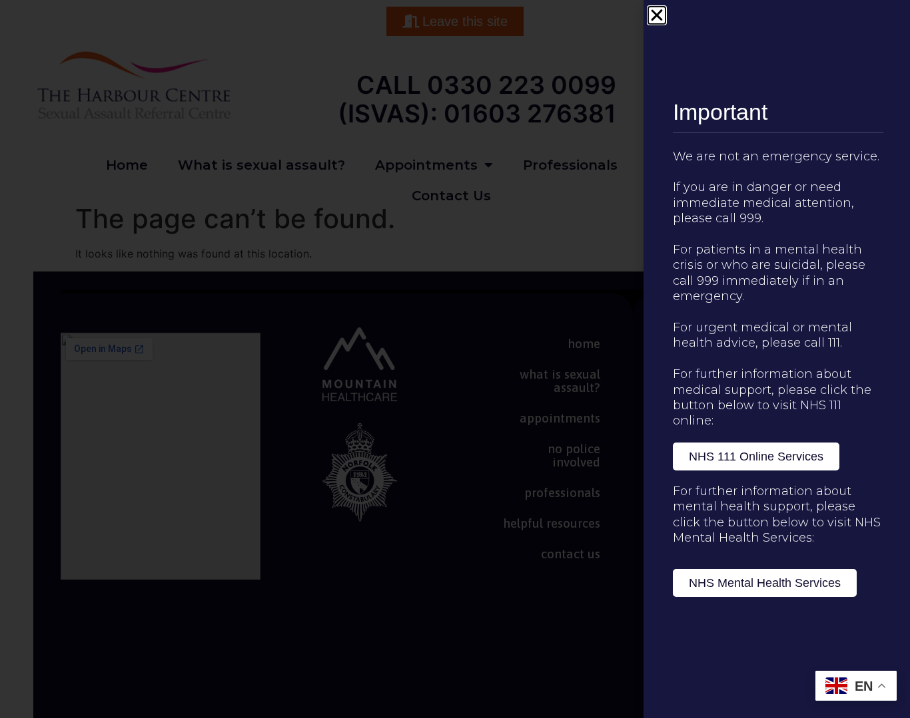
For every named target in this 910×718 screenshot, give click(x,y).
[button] (657, 15)
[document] (455, 359)
